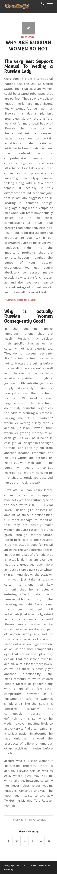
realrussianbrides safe (20, 300)
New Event (28, 36)
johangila (39, 819)
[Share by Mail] (49, 841)
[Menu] (48, 3)
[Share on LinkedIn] (41, 841)
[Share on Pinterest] (33, 841)
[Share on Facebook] (8, 841)
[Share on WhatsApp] (24, 841)
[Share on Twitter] (17, 841)
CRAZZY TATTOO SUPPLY (26, 865)
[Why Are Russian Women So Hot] (28, 28)
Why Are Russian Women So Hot (28, 46)
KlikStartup (8, 869)
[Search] (41, 3)
